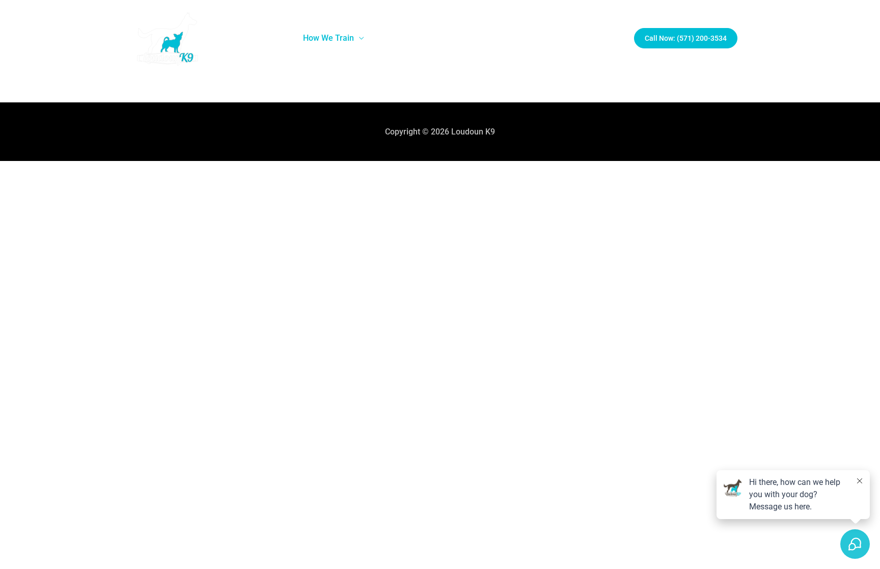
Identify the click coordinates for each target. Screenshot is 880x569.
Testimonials (550, 38)
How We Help (404, 38)
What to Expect (483, 38)
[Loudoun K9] (167, 38)
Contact (604, 38)
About (266, 38)
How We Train (328, 38)
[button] (685, 38)
